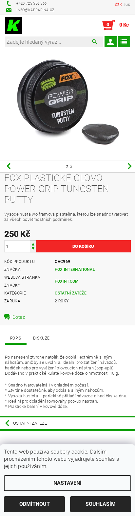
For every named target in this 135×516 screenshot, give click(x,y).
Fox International (75, 269)
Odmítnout (34, 504)
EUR (127, 5)
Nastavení (67, 483)
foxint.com (67, 281)
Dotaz (18, 317)
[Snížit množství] (33, 249)
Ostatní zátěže (70, 293)
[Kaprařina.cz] (13, 25)
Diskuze (41, 338)
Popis (15, 338)
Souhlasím (101, 504)
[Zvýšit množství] (33, 243)
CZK (118, 5)
